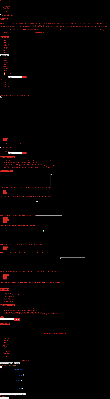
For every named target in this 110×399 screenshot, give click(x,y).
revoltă (57, 30)
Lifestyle (6, 44)
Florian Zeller (9, 26)
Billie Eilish (38, 23)
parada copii (102, 26)
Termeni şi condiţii (8, 296)
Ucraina (4, 32)
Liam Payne (54, 26)
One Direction (94, 26)
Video (5, 52)
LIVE (1, 79)
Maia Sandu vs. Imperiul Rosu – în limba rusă (14, 95)
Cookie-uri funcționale (9, 375)
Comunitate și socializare (62, 23)
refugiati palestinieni (50, 30)
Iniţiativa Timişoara (40, 26)
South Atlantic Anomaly (69, 30)
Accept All (16, 363)
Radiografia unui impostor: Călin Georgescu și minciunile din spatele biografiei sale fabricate (31, 166)
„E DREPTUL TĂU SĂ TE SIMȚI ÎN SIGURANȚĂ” (60, 33)
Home (5, 59)
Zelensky (33, 33)
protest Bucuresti (32, 30)
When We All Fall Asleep (25, 33)
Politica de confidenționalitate (12, 295)
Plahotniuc (13, 30)
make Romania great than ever (74, 26)
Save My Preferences (12, 394)
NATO (87, 26)
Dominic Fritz (71, 23)
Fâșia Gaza (17, 26)
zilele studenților (42, 32)
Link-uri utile (7, 298)
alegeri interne (19, 23)
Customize (3, 363)
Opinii (5, 50)
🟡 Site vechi (7, 74)
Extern (5, 42)
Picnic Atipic (6, 30)
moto (83, 26)
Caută (2, 317)
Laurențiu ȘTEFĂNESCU (9, 147)
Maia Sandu (63, 26)
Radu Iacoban (42, 30)
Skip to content (5, 1)
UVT (11, 33)
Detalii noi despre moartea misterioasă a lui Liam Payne (20, 162)
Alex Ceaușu (33, 23)
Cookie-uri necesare (8, 369)
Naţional (5, 47)
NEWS (5, 49)
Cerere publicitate (8, 300)
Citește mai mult (5, 151)
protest (21, 29)
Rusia (61, 29)
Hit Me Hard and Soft (25, 26)
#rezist (3, 23)
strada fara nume (79, 30)
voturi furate (17, 33)
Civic (4, 41)
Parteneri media (8, 301)
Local (5, 45)
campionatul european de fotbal (48, 23)
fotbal (13, 26)
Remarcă (19, 375)
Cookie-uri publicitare (9, 388)
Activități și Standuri (11, 23)
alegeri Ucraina (26, 23)
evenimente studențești (91, 23)
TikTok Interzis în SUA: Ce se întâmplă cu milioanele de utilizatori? (23, 164)
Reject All (10, 363)
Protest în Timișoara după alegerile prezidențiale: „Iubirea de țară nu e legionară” (27, 167)
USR (9, 33)
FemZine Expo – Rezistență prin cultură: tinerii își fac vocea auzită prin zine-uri (27, 161)
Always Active (19, 369)
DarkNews (25, 360)
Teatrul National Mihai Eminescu (90, 30)
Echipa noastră (7, 293)
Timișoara (103, 29)
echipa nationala (78, 23)
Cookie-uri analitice (8, 381)
